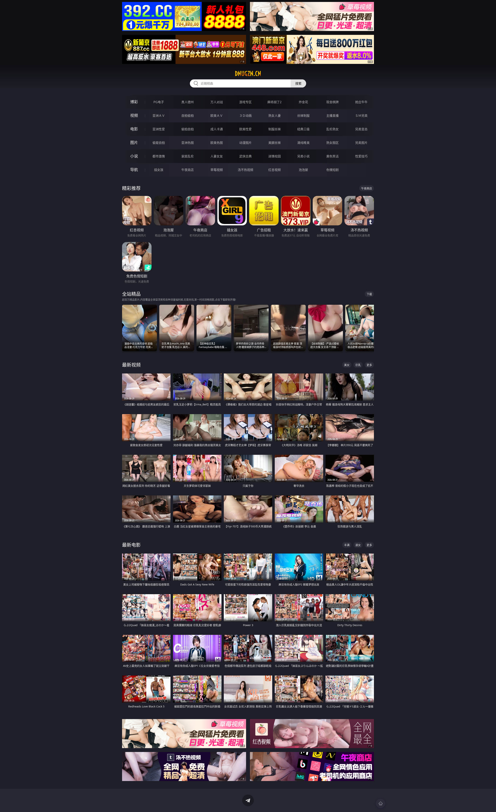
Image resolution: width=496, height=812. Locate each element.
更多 (369, 365)
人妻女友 (216, 156)
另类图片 (361, 143)
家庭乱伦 (187, 156)
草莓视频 (216, 170)
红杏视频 (274, 170)
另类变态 (361, 129)
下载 (369, 294)
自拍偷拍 (187, 115)
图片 (134, 142)
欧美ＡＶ (216, 115)
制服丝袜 (274, 129)
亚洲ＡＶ (158, 115)
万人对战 (216, 102)
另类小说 (303, 156)
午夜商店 (187, 170)
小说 (134, 156)
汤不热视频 (245, 170)
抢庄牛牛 (361, 102)
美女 (347, 365)
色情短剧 (332, 170)
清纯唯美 (303, 143)
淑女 (358, 545)
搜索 (298, 83)
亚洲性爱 (158, 129)
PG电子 (158, 102)
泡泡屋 (303, 170)
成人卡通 (216, 129)
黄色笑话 (332, 156)
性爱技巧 (361, 156)
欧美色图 (216, 143)
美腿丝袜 (274, 143)
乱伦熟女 (332, 129)
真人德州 (187, 102)
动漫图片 (245, 143)
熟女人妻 (274, 115)
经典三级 (303, 129)
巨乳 (358, 365)
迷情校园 (274, 156)
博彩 (134, 102)
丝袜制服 (303, 115)
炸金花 (303, 102)
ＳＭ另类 (361, 115)
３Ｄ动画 (245, 115)
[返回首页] (380, 803)
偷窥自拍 (158, 143)
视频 (134, 115)
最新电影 (131, 545)
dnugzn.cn (248, 73)
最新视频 (131, 364)
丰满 (347, 545)
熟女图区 (332, 143)
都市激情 (158, 156)
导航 (134, 169)
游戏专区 (245, 102)
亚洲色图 (187, 143)
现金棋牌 (332, 102)
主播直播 (332, 115)
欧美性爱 (245, 129)
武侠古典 (245, 156)
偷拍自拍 (187, 129)
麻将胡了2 (274, 102)
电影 (134, 129)
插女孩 (158, 170)
